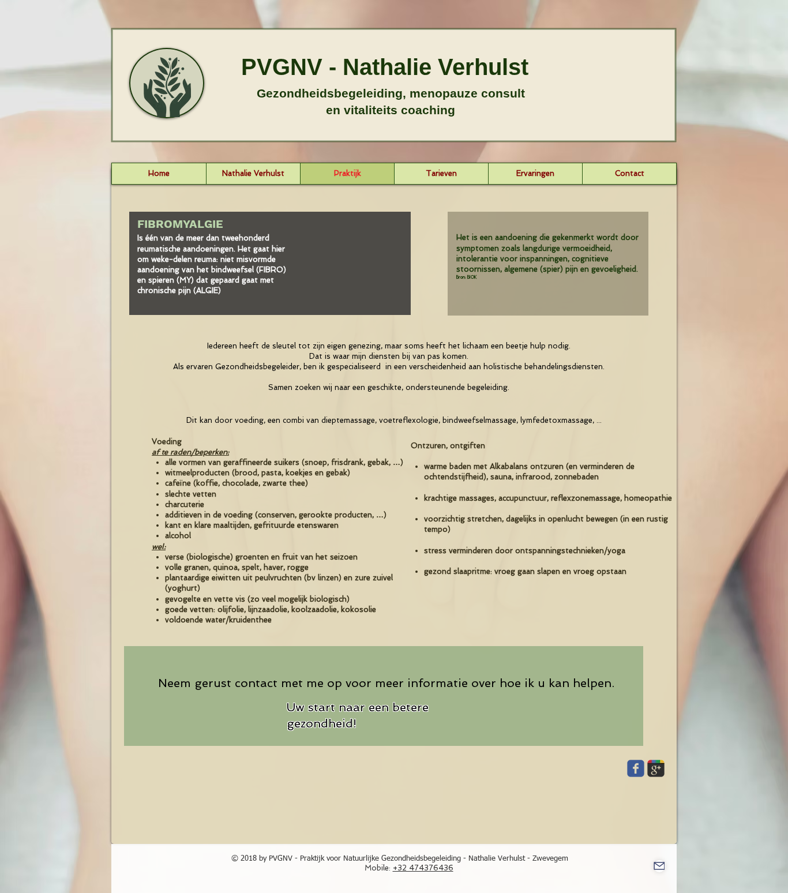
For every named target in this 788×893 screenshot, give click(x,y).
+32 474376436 (423, 868)
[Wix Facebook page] (635, 768)
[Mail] (659, 866)
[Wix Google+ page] (656, 768)
